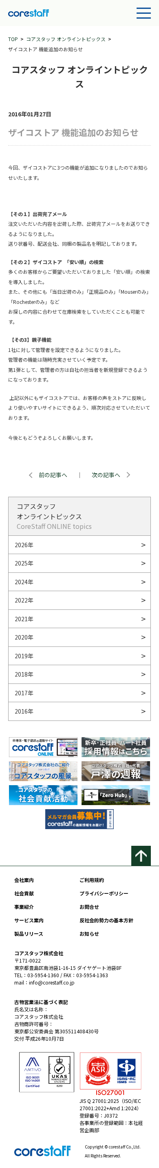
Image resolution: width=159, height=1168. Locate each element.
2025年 (24, 563)
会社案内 (24, 879)
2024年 (24, 582)
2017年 (24, 693)
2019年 (24, 656)
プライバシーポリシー (104, 893)
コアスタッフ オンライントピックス (66, 38)
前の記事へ (53, 475)
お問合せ (89, 906)
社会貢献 (24, 893)
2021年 (24, 619)
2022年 (24, 600)
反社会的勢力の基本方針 (106, 920)
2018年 (24, 674)
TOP (13, 38)
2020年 (24, 637)
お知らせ (89, 933)
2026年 (24, 545)
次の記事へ (106, 475)
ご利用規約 (92, 879)
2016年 (24, 711)
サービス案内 (29, 920)
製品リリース (28, 933)
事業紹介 (24, 906)
